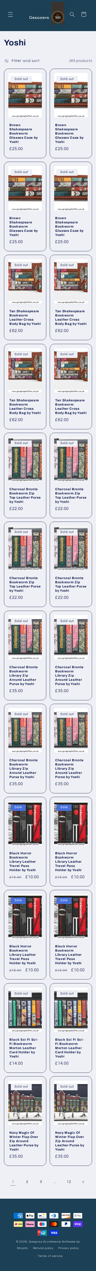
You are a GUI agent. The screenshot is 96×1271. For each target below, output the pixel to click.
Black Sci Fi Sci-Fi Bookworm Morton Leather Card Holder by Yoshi (23, 1048)
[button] (10, 14)
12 (69, 1182)
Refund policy (43, 1248)
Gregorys (36, 1241)
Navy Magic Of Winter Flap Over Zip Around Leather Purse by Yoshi (24, 1141)
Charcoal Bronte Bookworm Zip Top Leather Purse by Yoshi (25, 495)
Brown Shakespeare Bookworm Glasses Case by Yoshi (23, 133)
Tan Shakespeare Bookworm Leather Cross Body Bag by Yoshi (25, 318)
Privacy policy (68, 1248)
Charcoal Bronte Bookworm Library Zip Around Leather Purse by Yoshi (23, 675)
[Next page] (83, 1182)
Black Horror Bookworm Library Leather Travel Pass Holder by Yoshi (22, 861)
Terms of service (50, 1256)
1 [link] (13, 1182)
